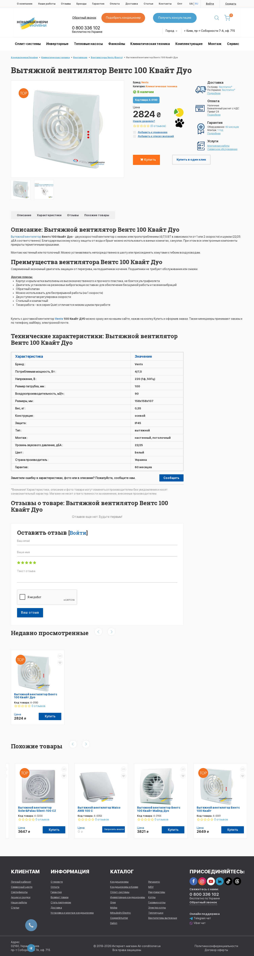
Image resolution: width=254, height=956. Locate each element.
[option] (20, 189)
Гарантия (98, 3)
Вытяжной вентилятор (26, 236)
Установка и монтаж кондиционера (72, 912)
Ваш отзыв (30, 612)
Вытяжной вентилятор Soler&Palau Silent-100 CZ (33, 809)
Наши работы (46, 3)
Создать (230, 3)
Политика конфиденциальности (216, 946)
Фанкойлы (116, 44)
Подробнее (213, 93)
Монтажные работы (218, 145)
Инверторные (57, 44)
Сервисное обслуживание (222, 149)
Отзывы (66, 3)
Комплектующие (189, 44)
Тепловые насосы (88, 44)
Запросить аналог (110, 829)
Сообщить (171, 477)
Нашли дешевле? (144, 121)
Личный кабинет (21, 881)
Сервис (233, 44)
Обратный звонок (84, 17)
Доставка (131, 3)
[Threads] (237, 881)
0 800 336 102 (86, 27)
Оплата (115, 3)
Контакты (165, 3)
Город (170, 30)
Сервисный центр (21, 886)
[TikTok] (228, 881)
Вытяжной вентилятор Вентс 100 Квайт (214, 809)
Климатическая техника (150, 44)
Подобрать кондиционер (123, 17)
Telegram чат (202, 918)
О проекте (57, 881)
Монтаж (214, 44)
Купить (149, 160)
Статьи (148, 3)
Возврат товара (59, 897)
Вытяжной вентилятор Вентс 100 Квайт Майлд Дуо (154, 809)
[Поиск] (216, 17)
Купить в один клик (191, 159)
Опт (179, 3)
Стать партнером (61, 902)
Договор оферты (216, 950)
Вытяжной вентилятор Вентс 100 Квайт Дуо (35, 696)
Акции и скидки (20, 897)
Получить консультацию (174, 17)
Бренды (81, 3)
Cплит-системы (28, 44)
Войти (210, 3)
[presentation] (98, 632)
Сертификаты (19, 892)
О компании (24, 3)
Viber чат (200, 923)
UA (191, 3)
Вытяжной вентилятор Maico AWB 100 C (95, 809)
